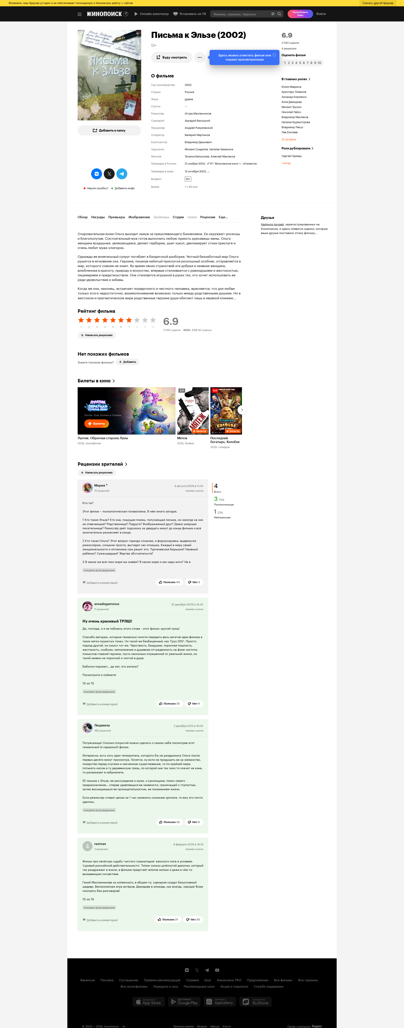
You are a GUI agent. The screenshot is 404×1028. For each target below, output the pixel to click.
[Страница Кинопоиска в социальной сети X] (196, 970)
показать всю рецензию (99, 570)
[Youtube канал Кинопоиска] (217, 970)
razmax (100, 844)
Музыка (202, 1026)
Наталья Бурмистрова (296, 122)
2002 (188, 84)
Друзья (267, 217)
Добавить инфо (125, 188)
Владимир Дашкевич (198, 142)
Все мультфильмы (134, 985)
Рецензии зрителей (100, 464)
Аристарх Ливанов (294, 91)
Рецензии (207, 217)
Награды (98, 217)
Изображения (139, 217)
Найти (279, 13)
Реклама (107, 979)
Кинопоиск (111, 1026)
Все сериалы (308, 979)
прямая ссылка (194, 490)
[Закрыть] (274, 54)
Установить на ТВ (192, 14)
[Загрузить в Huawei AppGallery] (220, 1002)
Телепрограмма (183, 1026)
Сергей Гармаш (292, 155)
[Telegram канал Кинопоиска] (207, 970)
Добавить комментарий (102, 582)
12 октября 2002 (195, 171)
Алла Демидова (292, 101)
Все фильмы (283, 979)
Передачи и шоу (165, 985)
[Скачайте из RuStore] (255, 1002)
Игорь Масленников (198, 113)
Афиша (214, 1026)
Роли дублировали (296, 148)
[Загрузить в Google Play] (184, 1002)
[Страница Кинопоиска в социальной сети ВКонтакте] (186, 970)
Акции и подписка (234, 985)
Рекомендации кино (199, 985)
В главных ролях (294, 79)
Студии (178, 217)
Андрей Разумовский (199, 127)
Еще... (223, 217)
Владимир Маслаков (295, 116)
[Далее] (242, 410)
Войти (321, 14)
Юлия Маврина (291, 86)
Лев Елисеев (290, 132)
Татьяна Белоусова (197, 156)
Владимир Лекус (292, 127)
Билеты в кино (94, 381)
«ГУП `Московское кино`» (224, 163)
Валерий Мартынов (197, 134)
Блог (208, 979)
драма (189, 99)
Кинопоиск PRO (229, 979)
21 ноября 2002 (195, 163)
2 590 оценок (290, 42)
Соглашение (128, 979)
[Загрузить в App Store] (149, 1002)
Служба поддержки (268, 985)
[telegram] (121, 173)
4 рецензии (289, 48)
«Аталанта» (249, 163)
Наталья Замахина (221, 149)
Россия (189, 91)
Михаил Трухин (292, 106)
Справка (192, 979)
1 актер (286, 163)
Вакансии (87, 979)
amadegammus (106, 604)
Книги (227, 1026)
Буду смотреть (174, 57)
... (208, 171)
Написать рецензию (99, 334)
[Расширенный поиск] (273, 13)
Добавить (129, 361)
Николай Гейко (291, 111)
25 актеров (289, 139)
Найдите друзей (272, 224)
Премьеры (116, 217)
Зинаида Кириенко (294, 96)
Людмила (102, 725)
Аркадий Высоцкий (197, 120)
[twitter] (109, 173)
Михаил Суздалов (196, 149)
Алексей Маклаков (223, 156)
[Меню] (79, 14)
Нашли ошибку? (97, 188)
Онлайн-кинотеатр (154, 14)
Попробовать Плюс (300, 14)
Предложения (257, 979)
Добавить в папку (112, 130)
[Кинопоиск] (104, 13)
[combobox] (239, 13)
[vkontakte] (96, 173)
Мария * (101, 485)
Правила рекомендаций (162, 979)
